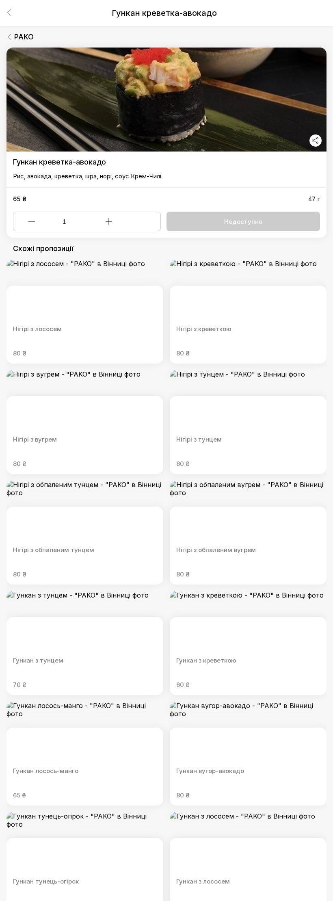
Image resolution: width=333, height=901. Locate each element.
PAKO (24, 36)
